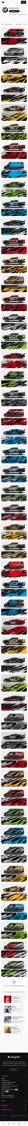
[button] (14, 1069)
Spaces (3, 1078)
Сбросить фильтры (18, 985)
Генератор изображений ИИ (8, 1082)
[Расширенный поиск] (25, 24)
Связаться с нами (6, 1109)
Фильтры (20, 24)
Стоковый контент (5, 1087)
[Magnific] (3, 2)
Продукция (4, 1076)
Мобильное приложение (7, 1095)
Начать (3, 1101)
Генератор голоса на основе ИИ (9, 1086)
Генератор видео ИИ (6, 1084)
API (2, 1093)
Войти (23, 2)
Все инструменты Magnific (7, 1097)
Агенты (4, 1091)
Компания (4, 1105)
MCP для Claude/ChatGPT (9, 1089)
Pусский (14, 1069)
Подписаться (14, 11)
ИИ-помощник (4, 1080)
